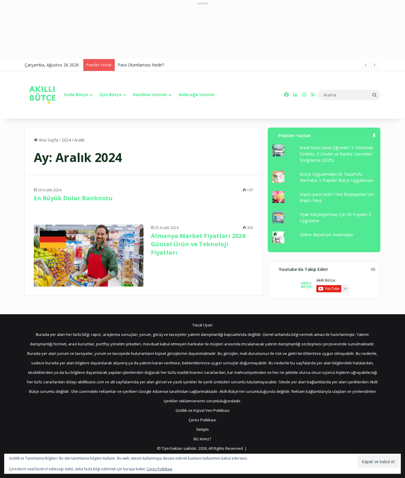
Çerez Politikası (202, 420)
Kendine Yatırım (150, 94)
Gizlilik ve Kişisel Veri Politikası (202, 410)
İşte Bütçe (111, 94)
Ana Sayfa (48, 140)
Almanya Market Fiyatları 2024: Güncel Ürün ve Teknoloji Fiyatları (198, 244)
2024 (66, 140)
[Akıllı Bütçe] (42, 95)
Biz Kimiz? (202, 439)
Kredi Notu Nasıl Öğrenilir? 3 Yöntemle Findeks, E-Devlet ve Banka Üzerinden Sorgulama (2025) (336, 154)
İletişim (202, 429)
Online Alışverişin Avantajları (326, 234)
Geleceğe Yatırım (196, 94)
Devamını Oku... (57, 211)
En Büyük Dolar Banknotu (73, 198)
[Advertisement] (202, 32)
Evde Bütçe (76, 94)
